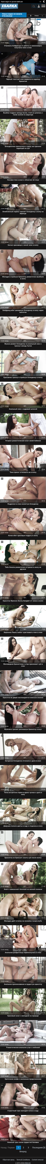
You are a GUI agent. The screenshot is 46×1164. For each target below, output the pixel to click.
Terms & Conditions (23, 1160)
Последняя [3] (38, 1147)
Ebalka (28, 1163)
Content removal (37, 1160)
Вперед (23, 1151)
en (40, 1)
